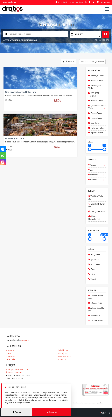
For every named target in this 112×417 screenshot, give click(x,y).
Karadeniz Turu (64, 356)
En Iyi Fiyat (95, 255)
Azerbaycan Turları (94, 86)
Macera (95, 315)
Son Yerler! (95, 264)
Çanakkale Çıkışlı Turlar (97, 107)
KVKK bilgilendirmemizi (30, 400)
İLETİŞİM (79, 2)
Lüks (92, 274)
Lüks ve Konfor (95, 321)
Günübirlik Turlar (96, 205)
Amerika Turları (97, 80)
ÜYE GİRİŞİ (62, 2)
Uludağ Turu (63, 353)
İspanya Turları (96, 133)
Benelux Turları (97, 101)
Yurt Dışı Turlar (95, 197)
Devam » (25, 340)
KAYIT (71, 2)
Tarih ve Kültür (95, 296)
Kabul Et (53, 412)
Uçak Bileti (10, 356)
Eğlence (96, 303)
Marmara (93, 180)
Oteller (8, 353)
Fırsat (93, 269)
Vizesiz (93, 279)
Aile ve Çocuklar (96, 309)
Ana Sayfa (10, 350)
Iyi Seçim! (94, 259)
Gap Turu (62, 359)
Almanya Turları (97, 76)
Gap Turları (95, 123)
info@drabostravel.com (18, 369)
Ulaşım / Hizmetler (94, 217)
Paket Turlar (10, 359)
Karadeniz (93, 175)
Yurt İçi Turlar (97, 211)
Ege (91, 170)
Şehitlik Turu (63, 350)
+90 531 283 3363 (14, 372)
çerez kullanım (50, 400)
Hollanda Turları (97, 128)
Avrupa (92, 165)
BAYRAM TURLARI (93, 94)
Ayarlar (17, 412)
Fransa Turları (96, 113)
